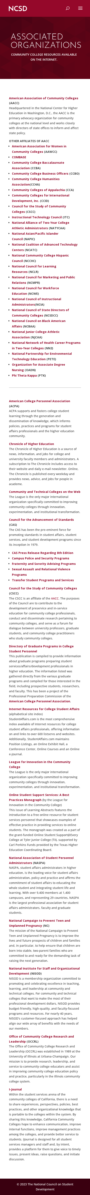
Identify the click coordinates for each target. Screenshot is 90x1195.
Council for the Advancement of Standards (41, 520)
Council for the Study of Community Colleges (43, 588)
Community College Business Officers (40, 173)
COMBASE (19, 157)
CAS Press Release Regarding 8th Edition (42, 553)
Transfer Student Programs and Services (43, 580)
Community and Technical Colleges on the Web (44, 492)
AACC (55, 598)
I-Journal (15, 1089)
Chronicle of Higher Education (31, 444)
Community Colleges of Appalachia (39, 190)
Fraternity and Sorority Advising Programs (44, 564)
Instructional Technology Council (37, 217)
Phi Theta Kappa (24, 375)
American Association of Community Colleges (43, 98)
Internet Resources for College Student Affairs (44, 709)
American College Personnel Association (39, 401)
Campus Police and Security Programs (40, 558)
